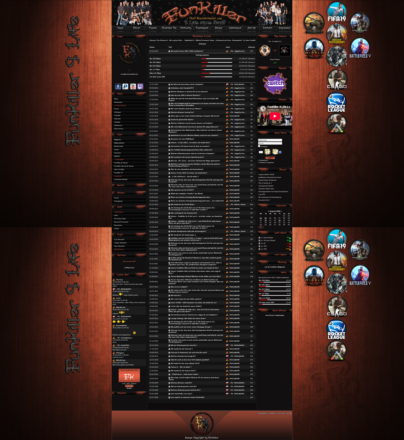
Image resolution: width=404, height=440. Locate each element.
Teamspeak (118, 201)
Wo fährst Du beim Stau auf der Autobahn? (187, 84)
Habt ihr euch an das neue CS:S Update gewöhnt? (190, 360)
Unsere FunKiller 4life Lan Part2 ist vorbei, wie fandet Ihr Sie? (195, 268)
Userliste (117, 122)
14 (279, 220)
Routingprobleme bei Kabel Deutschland (273, 191)
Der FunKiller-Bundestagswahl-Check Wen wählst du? (191, 150)
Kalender (117, 119)
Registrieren (263, 160)
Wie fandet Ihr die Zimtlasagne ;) (183, 235)
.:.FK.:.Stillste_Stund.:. (238, 204)
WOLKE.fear (120, 307)
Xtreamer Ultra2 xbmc (266, 189)
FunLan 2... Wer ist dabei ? (181, 367)
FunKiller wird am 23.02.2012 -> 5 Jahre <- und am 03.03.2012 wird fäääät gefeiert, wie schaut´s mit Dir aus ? (196, 239)
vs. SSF (264, 246)
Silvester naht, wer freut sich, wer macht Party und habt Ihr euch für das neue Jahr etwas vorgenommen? (196, 185)
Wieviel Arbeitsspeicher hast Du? (184, 386)
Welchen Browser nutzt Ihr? (181, 383)
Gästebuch (118, 125)
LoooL (118, 298)
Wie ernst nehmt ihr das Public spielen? (186, 299)
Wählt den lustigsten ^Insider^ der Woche (187, 193)
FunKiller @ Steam (121, 163)
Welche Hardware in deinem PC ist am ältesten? (189, 91)
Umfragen (117, 112)
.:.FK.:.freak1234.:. (123, 345)
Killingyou (120, 353)
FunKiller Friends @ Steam (124, 166)
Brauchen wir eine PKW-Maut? (182, 139)
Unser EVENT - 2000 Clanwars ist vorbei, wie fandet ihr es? (194, 302)
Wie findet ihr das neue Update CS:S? (185, 363)
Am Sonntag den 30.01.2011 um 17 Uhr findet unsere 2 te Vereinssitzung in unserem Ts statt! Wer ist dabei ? (192, 322)
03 (261, 218)
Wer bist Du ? (176, 295)
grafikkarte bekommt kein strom (269, 177)
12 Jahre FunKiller (214, 40)
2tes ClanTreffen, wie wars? (181, 394)
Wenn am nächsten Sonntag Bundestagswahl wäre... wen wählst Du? (197, 201)
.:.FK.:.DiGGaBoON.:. (124, 289)
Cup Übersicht (119, 239)
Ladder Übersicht (120, 243)
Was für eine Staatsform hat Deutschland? (187, 169)
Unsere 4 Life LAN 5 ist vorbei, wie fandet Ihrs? (189, 173)
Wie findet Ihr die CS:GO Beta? (182, 204)
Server (116, 198)
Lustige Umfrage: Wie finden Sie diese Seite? (188, 318)
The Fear (119, 280)
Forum (116, 109)
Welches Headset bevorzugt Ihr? (183, 356)
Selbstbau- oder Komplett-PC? (182, 88)
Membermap (118, 146)
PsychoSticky (121, 325)
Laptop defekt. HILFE (266, 174)
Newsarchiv (118, 102)
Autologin (263, 146)
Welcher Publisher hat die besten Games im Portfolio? (192, 123)
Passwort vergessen (266, 162)
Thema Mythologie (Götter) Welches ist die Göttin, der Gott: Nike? (196, 276)
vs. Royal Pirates (267, 237)
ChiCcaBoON (234, 116)
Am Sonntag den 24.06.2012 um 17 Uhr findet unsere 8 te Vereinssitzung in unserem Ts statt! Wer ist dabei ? (192, 209)
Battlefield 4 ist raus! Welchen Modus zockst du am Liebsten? (194, 135)
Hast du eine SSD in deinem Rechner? (185, 95)
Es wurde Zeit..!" (264, 200)
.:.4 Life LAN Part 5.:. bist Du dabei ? (185, 176)
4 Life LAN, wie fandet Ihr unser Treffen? (186, 306)
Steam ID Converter (121, 222)
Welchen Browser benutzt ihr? (182, 112)
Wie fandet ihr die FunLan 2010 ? (183, 371)
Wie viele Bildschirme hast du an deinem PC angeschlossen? (194, 127)
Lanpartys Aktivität (120, 179)
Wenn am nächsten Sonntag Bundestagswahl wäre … (191, 197)
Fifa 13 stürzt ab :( (265, 183)
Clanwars (117, 153)
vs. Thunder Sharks (268, 240)
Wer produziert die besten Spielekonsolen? (187, 157)
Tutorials (117, 115)
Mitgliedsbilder (119, 143)
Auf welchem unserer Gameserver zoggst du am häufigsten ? (194, 315)
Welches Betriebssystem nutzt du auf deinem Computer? (192, 153)
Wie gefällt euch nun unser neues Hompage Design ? (191, 327)
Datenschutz (118, 129)
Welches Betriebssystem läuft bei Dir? (185, 390)
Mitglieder (117, 139)
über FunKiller (119, 169)
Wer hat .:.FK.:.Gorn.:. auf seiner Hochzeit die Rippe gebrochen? (195, 161)
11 (266, 220)
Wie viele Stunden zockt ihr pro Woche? (186, 109)
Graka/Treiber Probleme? (267, 180)
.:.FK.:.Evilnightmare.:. (124, 338)
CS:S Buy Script (120, 219)
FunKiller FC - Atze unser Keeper (234, 40)
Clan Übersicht (119, 246)
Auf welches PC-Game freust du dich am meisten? (190, 146)
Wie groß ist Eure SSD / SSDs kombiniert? (187, 51)
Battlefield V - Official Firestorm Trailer (163, 40)
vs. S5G (264, 249)
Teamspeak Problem (265, 186)
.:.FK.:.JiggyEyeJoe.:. (237, 51)
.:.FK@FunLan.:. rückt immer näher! (184, 374)
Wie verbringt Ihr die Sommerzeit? (184, 213)
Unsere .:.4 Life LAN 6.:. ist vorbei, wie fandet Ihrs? (190, 142)
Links (116, 215)
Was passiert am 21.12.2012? (182, 190)
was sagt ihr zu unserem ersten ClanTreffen (187, 397)
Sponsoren (118, 225)
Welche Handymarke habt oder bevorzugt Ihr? (188, 231)
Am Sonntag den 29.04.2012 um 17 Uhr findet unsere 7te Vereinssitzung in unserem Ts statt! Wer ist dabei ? (191, 227)
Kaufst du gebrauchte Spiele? (182, 119)
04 (266, 218)
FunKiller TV (118, 173)
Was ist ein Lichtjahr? (179, 287)
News (116, 99)
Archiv (129, 388)
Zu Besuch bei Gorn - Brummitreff (192, 40)
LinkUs (116, 228)
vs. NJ (263, 243)
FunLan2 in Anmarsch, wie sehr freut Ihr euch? (189, 352)
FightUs (117, 156)
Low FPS (261, 194)
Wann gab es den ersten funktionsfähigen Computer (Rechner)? (195, 116)
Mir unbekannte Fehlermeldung (269, 197)
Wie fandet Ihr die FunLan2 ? (182, 349)
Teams (116, 149)
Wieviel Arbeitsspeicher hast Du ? (184, 345)
